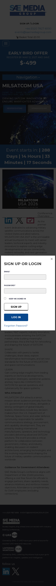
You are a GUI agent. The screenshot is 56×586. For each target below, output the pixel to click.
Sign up (16, 306)
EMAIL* (7, 272)
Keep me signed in (17, 299)
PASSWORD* (9, 285)
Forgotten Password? (16, 325)
